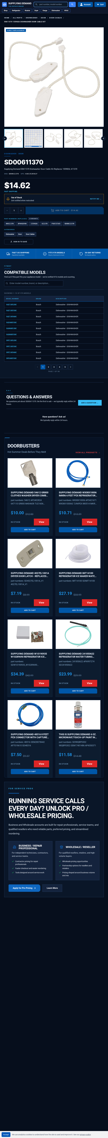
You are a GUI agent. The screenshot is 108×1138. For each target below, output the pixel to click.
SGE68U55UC (11, 322)
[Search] (72, 4)
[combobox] (50, 4)
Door (43, 18)
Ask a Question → (90, 403)
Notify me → (96, 199)
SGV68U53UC (11, 328)
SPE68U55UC (11, 358)
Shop (6, 10)
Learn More (52, 888)
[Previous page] (37, 367)
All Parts (17, 18)
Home (6, 18)
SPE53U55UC (11, 346)
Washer (27, 10)
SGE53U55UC (11, 310)
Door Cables (55, 18)
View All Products (88, 452)
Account (87, 4)
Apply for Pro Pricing (22, 888)
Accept (6, 1135)
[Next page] (70, 367)
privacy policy (85, 1135)
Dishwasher (56, 10)
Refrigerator (16, 10)
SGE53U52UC (11, 305)
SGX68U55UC (11, 334)
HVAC (66, 10)
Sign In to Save (20, 242)
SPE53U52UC (11, 340)
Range (45, 10)
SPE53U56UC (11, 352)
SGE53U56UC (11, 316)
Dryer (36, 10)
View (41, 522)
